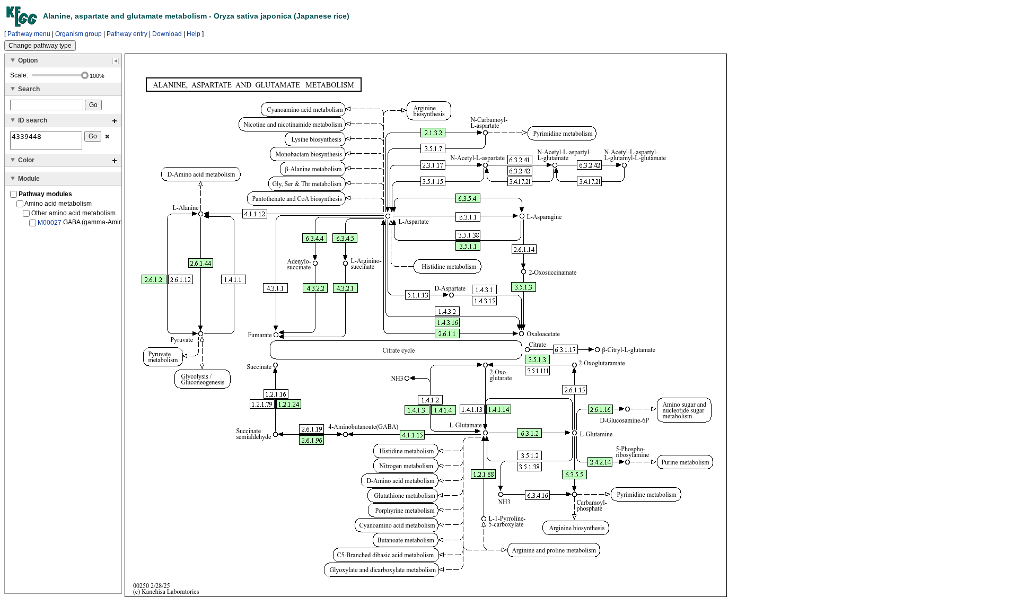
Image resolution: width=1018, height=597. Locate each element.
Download (167, 34)
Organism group (78, 34)
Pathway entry (127, 34)
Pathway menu (28, 34)
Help (193, 34)
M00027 (50, 222)
